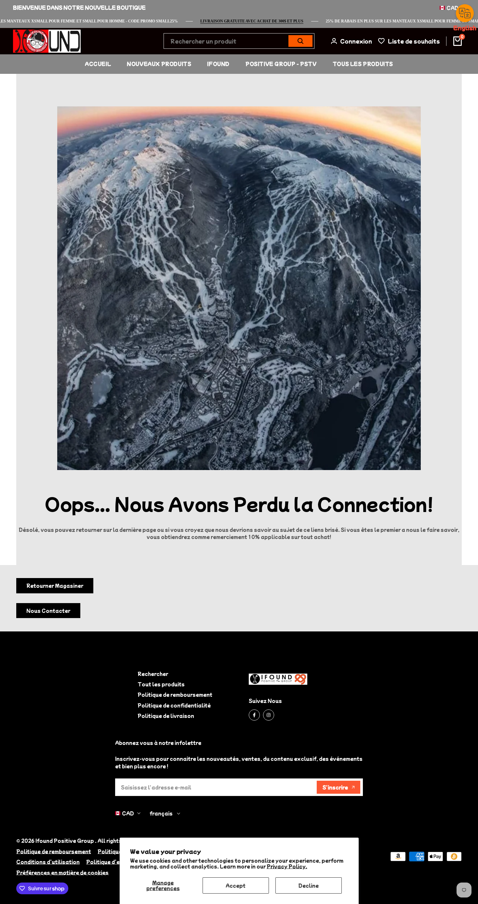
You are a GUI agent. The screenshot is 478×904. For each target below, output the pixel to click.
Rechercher (153, 673)
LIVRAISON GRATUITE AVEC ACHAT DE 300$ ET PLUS (268, 21)
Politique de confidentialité (174, 705)
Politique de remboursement (175, 694)
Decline (309, 885)
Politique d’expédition (115, 861)
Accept (236, 885)
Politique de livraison (166, 715)
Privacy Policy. (287, 866)
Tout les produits (161, 684)
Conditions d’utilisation (48, 861)
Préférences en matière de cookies (62, 872)
